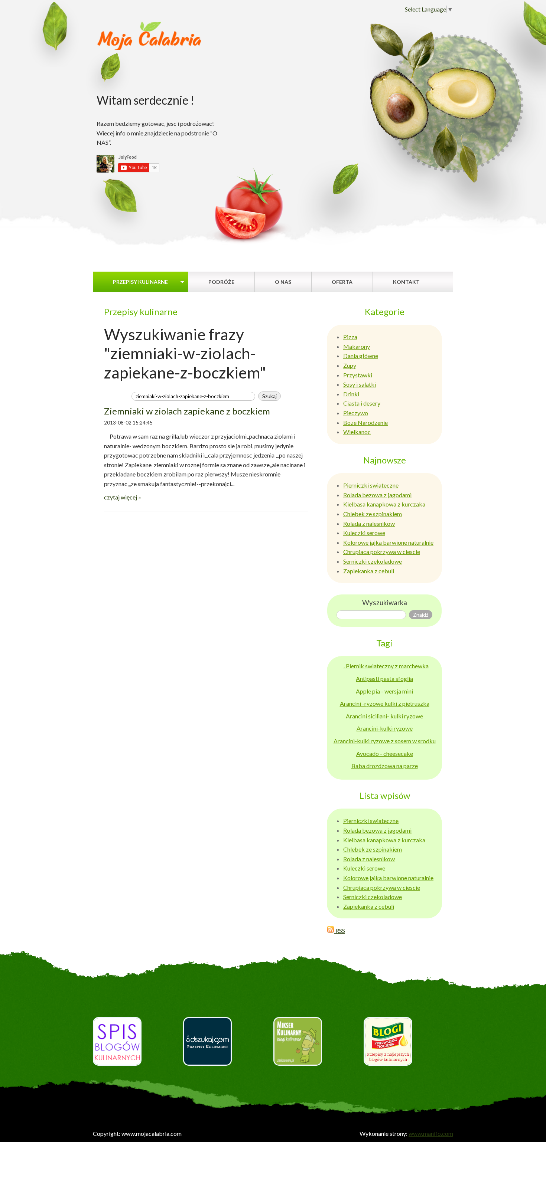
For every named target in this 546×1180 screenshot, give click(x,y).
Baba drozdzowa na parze (384, 765)
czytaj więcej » (122, 497)
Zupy (349, 365)
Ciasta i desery (361, 403)
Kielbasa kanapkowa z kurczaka (384, 504)
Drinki (351, 393)
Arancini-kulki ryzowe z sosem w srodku (385, 740)
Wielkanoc (357, 431)
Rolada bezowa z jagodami (377, 494)
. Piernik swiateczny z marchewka (386, 665)
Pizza (350, 336)
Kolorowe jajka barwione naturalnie (388, 542)
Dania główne (360, 355)
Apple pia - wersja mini (384, 691)
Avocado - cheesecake (384, 753)
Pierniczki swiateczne (371, 485)
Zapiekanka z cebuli (368, 570)
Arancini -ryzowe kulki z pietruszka (384, 703)
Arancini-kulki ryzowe (385, 728)
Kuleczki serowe (364, 532)
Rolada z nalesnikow (369, 523)
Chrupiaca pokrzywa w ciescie (381, 551)
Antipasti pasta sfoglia (384, 678)
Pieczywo (355, 412)
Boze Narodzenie (365, 422)
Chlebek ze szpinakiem (372, 513)
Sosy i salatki (359, 384)
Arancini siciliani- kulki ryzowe (384, 716)
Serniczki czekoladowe (372, 561)
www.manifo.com (431, 1133)
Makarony (356, 346)
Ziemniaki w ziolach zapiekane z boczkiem (187, 411)
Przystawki (357, 374)
